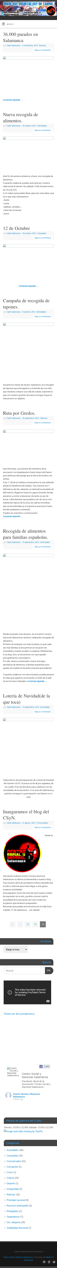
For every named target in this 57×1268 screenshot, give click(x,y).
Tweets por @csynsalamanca (19, 1013)
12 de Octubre (16, 228)
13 (35, 924)
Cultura (10, 1177)
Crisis (10, 1172)
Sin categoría (13, 1222)
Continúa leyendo (13, 100)
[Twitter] (53, 6)
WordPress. (28, 1260)
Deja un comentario (43, 50)
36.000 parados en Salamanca (20, 37)
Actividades (42, 126)
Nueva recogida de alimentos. (20, 117)
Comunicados (42, 823)
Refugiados (12, 1211)
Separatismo (13, 1216)
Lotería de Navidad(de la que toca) (26, 698)
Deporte (43, 418)
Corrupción (12, 1166)
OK (48, 970)
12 (28, 924)
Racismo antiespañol (17, 1205)
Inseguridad (13, 1189)
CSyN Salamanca (13, 45)
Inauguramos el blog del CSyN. (26, 814)
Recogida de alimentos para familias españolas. (25, 534)
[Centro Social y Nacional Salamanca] (13, 1072)
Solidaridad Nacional (17, 1227)
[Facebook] (48, 6)
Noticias (42, 45)
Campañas (41, 233)
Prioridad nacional (16, 1200)
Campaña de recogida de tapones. (26, 303)
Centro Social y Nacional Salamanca (18, 1257)
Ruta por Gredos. (19, 413)
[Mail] (44, 6)
